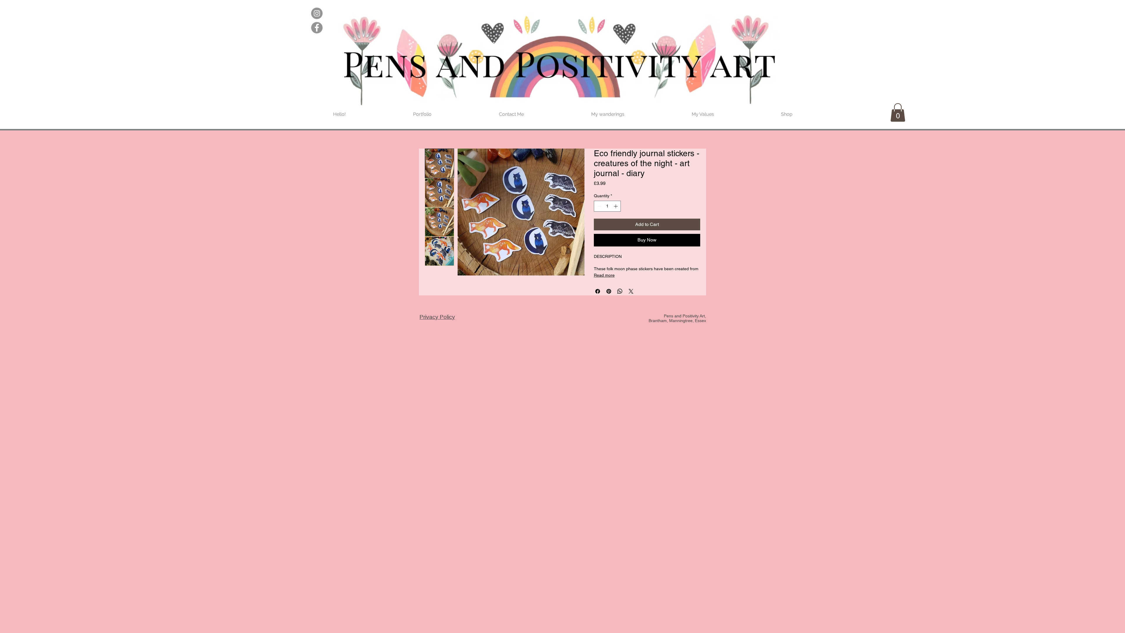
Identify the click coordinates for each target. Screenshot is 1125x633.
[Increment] (616, 206)
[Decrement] (598, 206)
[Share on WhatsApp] (619, 291)
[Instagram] (317, 13)
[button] (898, 112)
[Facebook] (317, 27)
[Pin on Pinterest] (608, 291)
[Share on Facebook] (597, 291)
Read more (604, 275)
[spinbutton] (607, 206)
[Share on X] (631, 291)
